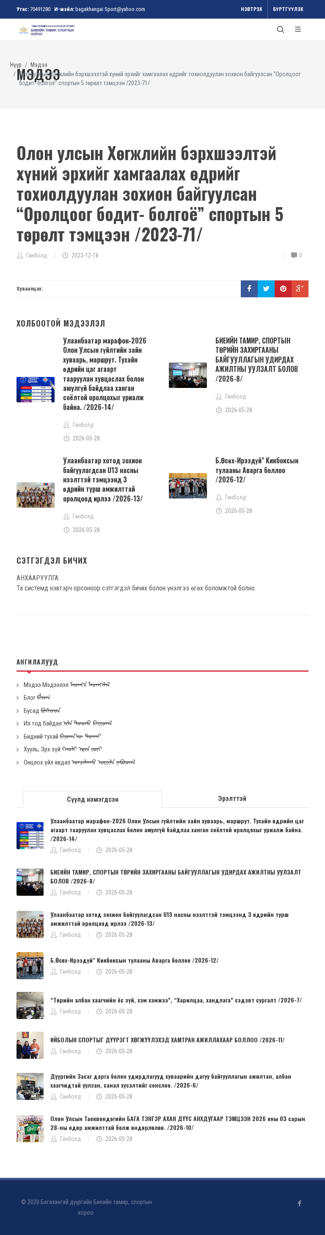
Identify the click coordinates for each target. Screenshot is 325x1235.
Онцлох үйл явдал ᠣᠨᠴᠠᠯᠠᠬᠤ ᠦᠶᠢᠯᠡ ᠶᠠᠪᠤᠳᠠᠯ (79, 762)
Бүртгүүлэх (288, 9)
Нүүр (16, 65)
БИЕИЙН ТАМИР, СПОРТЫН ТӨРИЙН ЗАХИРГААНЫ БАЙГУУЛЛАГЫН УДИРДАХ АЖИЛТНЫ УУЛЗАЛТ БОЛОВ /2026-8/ (256, 359)
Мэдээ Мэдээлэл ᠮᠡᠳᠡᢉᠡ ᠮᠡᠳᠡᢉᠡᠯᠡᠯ (67, 685)
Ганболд (70, 850)
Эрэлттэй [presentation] (232, 799)
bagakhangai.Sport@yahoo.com (110, 9)
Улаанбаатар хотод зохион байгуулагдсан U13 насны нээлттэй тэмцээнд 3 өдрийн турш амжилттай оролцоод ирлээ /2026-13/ (103, 479)
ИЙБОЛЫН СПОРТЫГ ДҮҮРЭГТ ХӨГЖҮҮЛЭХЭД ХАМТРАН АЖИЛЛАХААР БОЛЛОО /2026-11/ (167, 1039)
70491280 (40, 9)
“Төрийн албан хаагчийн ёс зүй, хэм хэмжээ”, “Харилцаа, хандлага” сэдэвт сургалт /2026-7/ (176, 999)
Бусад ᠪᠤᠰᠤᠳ (42, 710)
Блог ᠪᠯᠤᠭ (37, 697)
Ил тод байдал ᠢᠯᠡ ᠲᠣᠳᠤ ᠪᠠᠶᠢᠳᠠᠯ (68, 723)
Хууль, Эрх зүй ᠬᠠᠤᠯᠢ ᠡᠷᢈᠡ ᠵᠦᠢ (63, 749)
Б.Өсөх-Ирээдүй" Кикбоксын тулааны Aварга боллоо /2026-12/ (256, 470)
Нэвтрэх (251, 9)
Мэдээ (38, 65)
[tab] (92, 798)
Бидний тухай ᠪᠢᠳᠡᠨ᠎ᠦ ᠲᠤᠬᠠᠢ (63, 736)
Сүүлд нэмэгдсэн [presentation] (92, 799)
